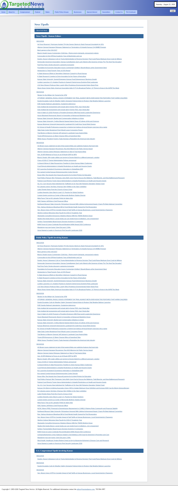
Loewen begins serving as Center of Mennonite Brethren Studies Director (61, 195)
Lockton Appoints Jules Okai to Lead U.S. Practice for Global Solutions (60, 192)
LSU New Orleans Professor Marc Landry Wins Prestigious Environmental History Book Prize (67, 85)
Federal (37, 12)
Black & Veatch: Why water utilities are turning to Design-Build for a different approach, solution (68, 157)
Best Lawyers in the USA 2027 (47, 50)
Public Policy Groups (62, 12)
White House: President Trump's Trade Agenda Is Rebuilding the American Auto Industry (66, 139)
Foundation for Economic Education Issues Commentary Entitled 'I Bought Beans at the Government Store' (72, 68)
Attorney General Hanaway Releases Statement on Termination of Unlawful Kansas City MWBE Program (71, 47)
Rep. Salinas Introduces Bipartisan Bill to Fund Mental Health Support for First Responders (67, 207)
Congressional (25, 12)
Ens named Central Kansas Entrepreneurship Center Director (57, 172)
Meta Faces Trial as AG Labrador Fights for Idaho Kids (55, 198)
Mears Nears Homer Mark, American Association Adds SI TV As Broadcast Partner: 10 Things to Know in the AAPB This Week (78, 88)
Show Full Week (41, 30)
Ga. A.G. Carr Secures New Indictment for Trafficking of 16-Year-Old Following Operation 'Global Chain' (71, 184)
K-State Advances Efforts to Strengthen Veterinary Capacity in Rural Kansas (62, 73)
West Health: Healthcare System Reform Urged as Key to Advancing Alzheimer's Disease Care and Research (73, 440)
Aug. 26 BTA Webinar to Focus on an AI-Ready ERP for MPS (57, 154)
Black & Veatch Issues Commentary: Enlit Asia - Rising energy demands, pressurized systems (68, 53)
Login (173, 11)
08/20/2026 (40, 92)
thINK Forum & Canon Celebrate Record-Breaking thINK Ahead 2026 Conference (64, 224)
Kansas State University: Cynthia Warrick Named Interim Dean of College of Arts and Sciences (68, 121)
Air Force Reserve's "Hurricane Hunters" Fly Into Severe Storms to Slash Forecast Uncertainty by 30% (70, 44)
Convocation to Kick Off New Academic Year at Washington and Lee (59, 56)
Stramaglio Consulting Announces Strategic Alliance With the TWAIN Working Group (65, 216)
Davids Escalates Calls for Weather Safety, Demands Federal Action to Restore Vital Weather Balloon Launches (74, 101)
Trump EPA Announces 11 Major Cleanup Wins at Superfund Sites (59, 136)
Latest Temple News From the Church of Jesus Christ (54, 189)
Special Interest (92, 12)
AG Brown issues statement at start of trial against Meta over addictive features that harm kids (67, 146)
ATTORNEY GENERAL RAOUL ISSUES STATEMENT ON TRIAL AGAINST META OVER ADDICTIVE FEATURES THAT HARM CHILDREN (82, 98)
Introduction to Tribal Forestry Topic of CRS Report (53, 70)
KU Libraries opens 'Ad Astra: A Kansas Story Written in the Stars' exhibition (61, 187)
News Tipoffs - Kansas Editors (48, 36)
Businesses (77, 12)
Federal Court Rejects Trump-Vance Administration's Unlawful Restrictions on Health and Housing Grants (71, 181)
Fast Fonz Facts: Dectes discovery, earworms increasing (55, 65)
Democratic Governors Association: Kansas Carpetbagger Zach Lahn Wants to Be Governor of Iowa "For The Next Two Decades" (79, 62)
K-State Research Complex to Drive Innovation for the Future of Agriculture (61, 76)
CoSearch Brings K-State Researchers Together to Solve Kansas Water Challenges (64, 163)
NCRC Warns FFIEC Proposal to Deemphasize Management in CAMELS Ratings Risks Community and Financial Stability (77, 408)
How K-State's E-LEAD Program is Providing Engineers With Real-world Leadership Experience (68, 112)
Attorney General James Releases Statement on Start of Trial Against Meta (61, 152)
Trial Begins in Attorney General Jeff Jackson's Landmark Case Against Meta (62, 133)
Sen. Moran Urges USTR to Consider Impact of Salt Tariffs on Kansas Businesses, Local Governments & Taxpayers (75, 210)
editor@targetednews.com (86, 489)
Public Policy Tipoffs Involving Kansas (52, 238)
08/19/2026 (40, 143)
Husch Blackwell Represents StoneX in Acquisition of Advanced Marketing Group (63, 115)
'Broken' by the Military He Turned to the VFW (52, 95)
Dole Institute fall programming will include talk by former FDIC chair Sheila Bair (63, 107)
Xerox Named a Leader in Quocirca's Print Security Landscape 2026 (59, 230)
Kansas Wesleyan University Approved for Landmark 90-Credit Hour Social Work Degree (66, 124)
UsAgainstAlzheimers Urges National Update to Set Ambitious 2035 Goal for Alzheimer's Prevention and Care (73, 435)
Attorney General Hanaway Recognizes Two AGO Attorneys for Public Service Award (65, 149)
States (47, 12)
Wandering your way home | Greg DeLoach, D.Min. (54, 227)
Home (3, 12)
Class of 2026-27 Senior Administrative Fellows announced (56, 160)
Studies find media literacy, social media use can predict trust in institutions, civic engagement (68, 219)
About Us (12, 12)
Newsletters (106, 12)
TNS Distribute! (131, 12)
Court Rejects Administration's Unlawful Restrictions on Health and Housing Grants (64, 166)
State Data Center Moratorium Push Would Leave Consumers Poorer (60, 130)
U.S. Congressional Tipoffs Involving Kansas (54, 451)
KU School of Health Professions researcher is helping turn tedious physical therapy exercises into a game (72, 127)
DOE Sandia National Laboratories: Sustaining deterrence (56, 104)
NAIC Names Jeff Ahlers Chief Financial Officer (52, 201)
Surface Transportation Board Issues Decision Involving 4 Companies (60, 221)
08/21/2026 (40, 41)
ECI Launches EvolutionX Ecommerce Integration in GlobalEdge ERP (60, 169)
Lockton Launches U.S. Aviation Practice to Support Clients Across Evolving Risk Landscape (67, 82)
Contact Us (119, 12)
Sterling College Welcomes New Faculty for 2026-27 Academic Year (59, 213)
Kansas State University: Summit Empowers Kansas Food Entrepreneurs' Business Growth (67, 79)
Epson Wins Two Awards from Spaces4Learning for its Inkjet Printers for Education (64, 175)
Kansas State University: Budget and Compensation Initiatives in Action (60, 118)
